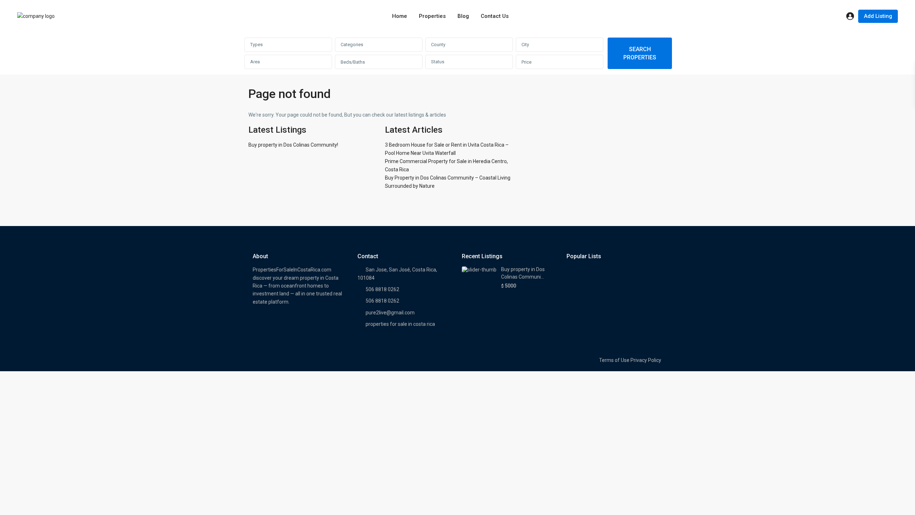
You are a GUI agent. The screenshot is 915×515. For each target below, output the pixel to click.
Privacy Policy (645, 360)
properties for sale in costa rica (400, 324)
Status (437, 61)
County (438, 44)
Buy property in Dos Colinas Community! (293, 145)
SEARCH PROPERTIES (639, 53)
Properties (432, 16)
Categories (352, 44)
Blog (463, 16)
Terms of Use (614, 360)
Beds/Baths (353, 62)
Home (399, 16)
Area (255, 61)
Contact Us (495, 16)
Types (256, 44)
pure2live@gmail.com (390, 312)
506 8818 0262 (382, 289)
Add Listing (878, 16)
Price (526, 62)
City (525, 44)
